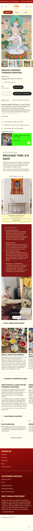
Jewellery (25, 12)
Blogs (2, 463)
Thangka (17, 12)
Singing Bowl (8, 12)
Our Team (4, 457)
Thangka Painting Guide (15, 379)
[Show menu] (2, 6)
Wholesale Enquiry (6, 485)
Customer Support (13, 416)
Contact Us (4, 460)
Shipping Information (7, 488)
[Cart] (30, 6)
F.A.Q (2, 482)
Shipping (4, 79)
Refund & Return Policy (7, 491)
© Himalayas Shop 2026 (8, 517)
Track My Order (5, 479)
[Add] (28, 142)
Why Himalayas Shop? (14, 323)
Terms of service (6, 466)
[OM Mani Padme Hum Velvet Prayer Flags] (6, 139)
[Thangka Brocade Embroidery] (16, 196)
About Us (4, 454)
